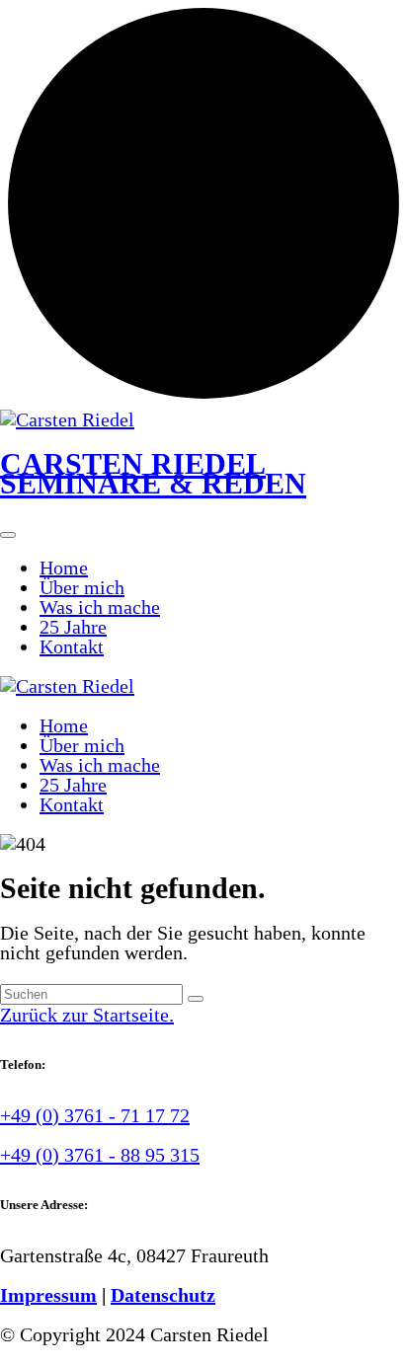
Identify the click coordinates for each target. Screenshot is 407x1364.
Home (64, 567)
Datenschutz (163, 1295)
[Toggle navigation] (8, 535)
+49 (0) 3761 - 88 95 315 (100, 1155)
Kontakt (72, 646)
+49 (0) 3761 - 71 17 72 (95, 1115)
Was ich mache (100, 607)
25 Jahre (73, 627)
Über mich (82, 587)
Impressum (48, 1295)
